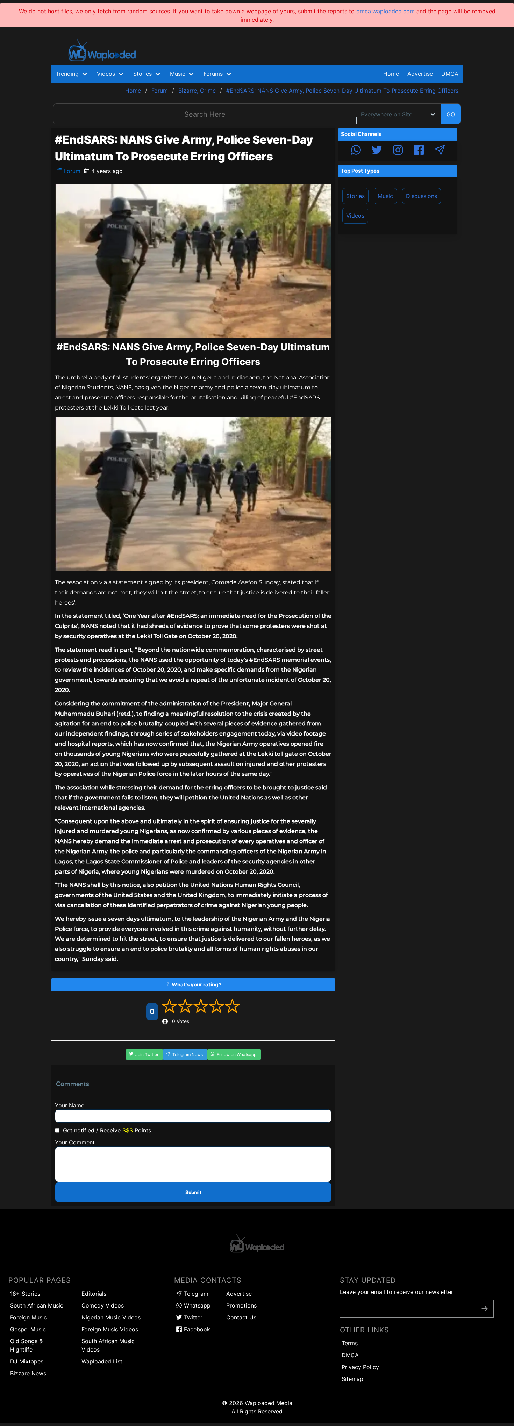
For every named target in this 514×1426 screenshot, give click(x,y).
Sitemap (352, 1378)
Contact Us (241, 1317)
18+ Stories (25, 1293)
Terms (350, 1343)
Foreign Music (28, 1317)
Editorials (93, 1293)
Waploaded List (101, 1361)
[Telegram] (440, 151)
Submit (193, 1192)
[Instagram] (398, 151)
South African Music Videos (108, 1345)
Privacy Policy (360, 1366)
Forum (71, 170)
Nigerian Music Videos (111, 1317)
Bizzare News (28, 1373)
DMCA (449, 73)
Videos (355, 215)
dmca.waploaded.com (385, 11)
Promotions (241, 1305)
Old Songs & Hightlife (26, 1345)
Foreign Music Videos (109, 1329)
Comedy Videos (102, 1305)
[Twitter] (377, 151)
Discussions (421, 196)
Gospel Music (28, 1329)
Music (385, 196)
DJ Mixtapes (26, 1361)
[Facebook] (419, 151)
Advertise (239, 1293)
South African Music (36, 1305)
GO (451, 114)
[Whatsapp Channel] (356, 151)
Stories (355, 196)
